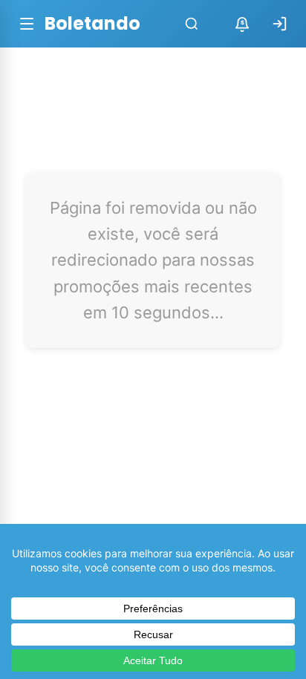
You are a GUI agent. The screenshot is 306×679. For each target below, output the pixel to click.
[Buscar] (191, 24)
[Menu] (27, 24)
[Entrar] (279, 24)
